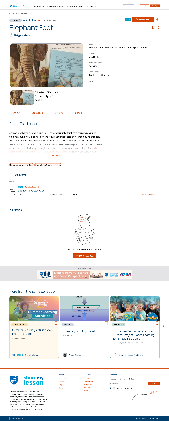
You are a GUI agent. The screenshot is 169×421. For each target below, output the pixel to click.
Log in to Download (148, 194)
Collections (88, 378)
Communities (88, 382)
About (16, 112)
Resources (37, 112)
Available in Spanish (99, 75)
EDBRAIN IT (32, 187)
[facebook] (110, 388)
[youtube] (125, 388)
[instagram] (114, 388)
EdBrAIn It (144, 19)
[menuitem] (21, 97)
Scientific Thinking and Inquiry (131, 47)
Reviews (58, 112)
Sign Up (154, 6)
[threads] (128, 388)
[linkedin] (118, 388)
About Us (62, 378)
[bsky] (132, 388)
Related (78, 112)
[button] (164, 326)
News (86, 390)
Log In (145, 6)
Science (93, 47)
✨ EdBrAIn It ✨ (92, 6)
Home (11, 13)
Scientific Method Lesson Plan (48, 165)
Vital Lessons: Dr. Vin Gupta (75, 6)
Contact (62, 388)
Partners (62, 382)
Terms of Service (140, 418)
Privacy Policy (154, 418)
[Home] (14, 6)
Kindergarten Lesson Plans (21, 165)
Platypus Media (22, 35)
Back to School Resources (55, 6)
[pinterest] (121, 388)
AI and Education (39, 6)
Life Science (107, 47)
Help (60, 385)
